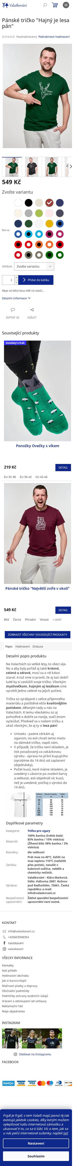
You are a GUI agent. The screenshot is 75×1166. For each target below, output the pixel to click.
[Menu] (66, 5)
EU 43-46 (41, 477)
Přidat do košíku (38, 280)
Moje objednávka (13, 1011)
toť (65, 1133)
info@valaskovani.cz (21, 931)
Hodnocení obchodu (15, 975)
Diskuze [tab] (38, 646)
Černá (17, 619)
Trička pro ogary (39, 831)
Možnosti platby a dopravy (19, 986)
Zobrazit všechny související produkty (37, 634)
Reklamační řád (12, 1006)
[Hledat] (45, 5)
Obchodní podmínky (15, 991)
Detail (63, 467)
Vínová (44, 619)
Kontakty (8, 965)
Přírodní (30, 619)
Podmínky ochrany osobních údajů (25, 996)
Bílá (6, 619)
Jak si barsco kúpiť (14, 980)
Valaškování (16, 943)
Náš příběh (9, 970)
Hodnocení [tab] (22, 646)
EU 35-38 (10, 477)
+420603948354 (18, 937)
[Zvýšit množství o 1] (16, 277)
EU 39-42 (26, 477)
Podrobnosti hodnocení (54, 37)
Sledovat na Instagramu (35, 1054)
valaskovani (15, 949)
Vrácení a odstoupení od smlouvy (24, 1001)
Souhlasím (36, 1156)
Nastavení (36, 1143)
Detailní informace (14, 298)
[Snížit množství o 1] (16, 282)
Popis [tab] (9, 646)
